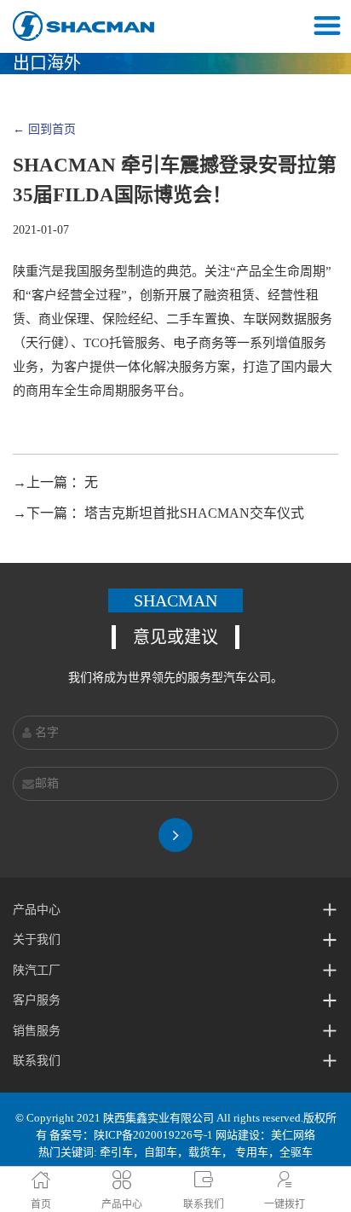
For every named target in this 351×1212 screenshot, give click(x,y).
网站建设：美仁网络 (265, 1134)
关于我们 (36, 939)
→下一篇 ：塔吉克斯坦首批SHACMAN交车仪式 (158, 513)
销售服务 (36, 1030)
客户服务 (36, 1000)
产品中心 (36, 909)
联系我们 (36, 1060)
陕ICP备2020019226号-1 (153, 1134)
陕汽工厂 (36, 970)
